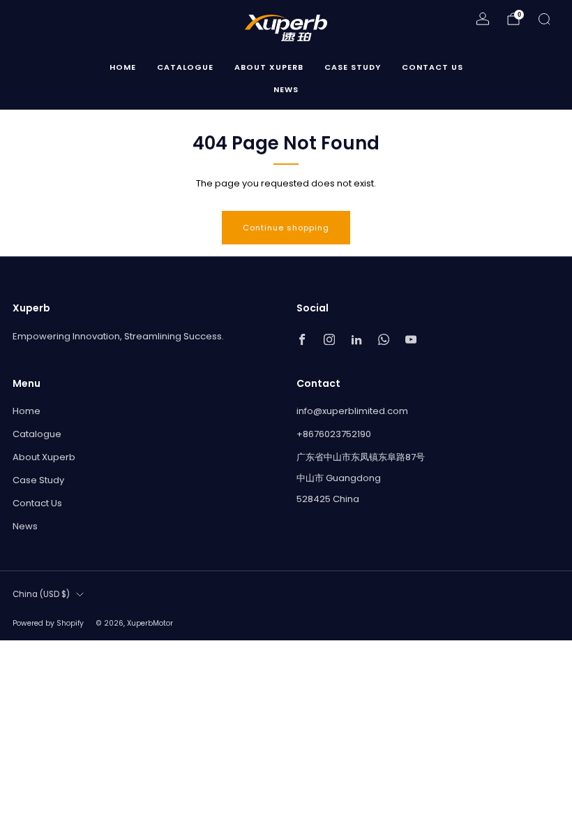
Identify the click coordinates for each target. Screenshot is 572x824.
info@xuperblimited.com (352, 411)
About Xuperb (268, 67)
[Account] (483, 19)
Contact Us (432, 67)
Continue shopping (286, 227)
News (286, 89)
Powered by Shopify (48, 623)
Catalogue (185, 67)
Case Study (352, 67)
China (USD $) (41, 594)
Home (123, 67)
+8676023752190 (333, 434)
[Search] (544, 19)
